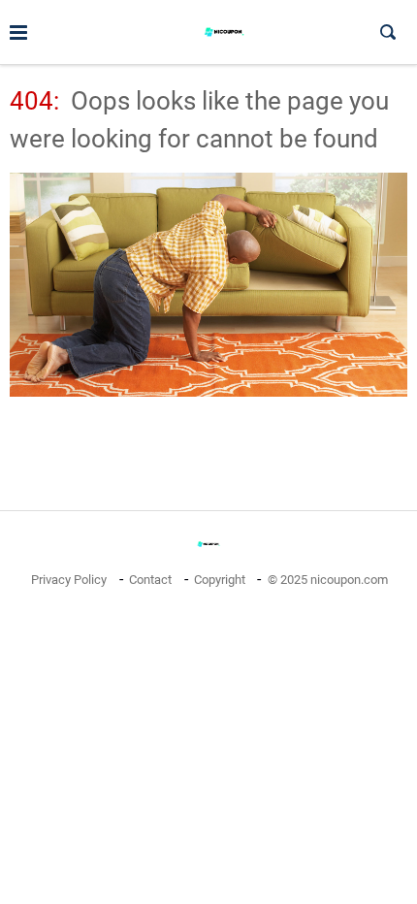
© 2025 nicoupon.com (328, 579)
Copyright (219, 579)
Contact (150, 579)
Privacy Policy (69, 579)
